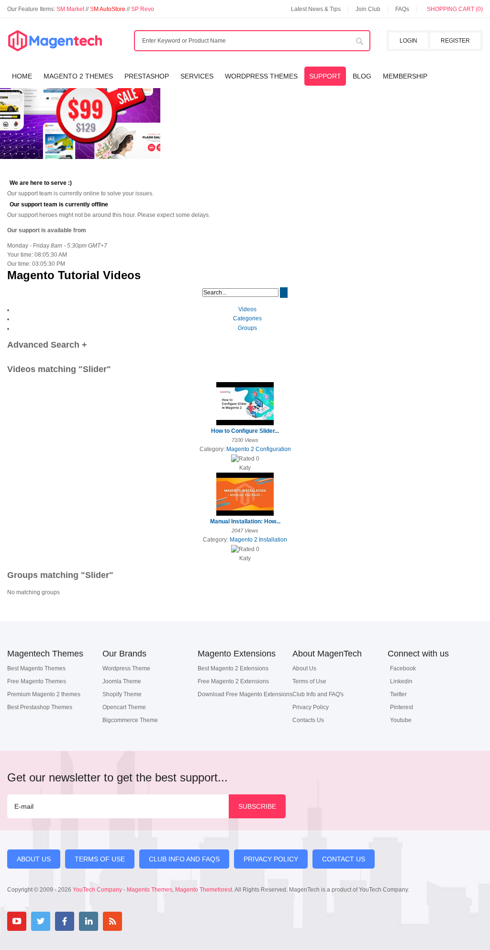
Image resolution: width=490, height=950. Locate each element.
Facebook (403, 668)
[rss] (112, 921)
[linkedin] (88, 921)
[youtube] (16, 921)
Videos (247, 309)
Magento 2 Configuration (258, 449)
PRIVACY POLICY (271, 859)
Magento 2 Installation (258, 539)
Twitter (398, 694)
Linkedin (401, 681)
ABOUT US (34, 859)
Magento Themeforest (203, 889)
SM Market (71, 9)
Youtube (401, 720)
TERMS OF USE (100, 859)
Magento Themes (149, 889)
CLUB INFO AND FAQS (184, 859)
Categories (247, 318)
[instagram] (136, 921)
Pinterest (401, 707)
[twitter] (40, 921)
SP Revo (142, 9)
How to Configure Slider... (245, 431)
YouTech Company (97, 889)
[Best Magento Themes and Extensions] (55, 41)
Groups (247, 328)
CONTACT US (343, 859)
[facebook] (64, 921)
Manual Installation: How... (245, 521)
